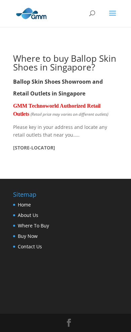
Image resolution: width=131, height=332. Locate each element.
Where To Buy (33, 225)
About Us (28, 215)
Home (24, 204)
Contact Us (30, 246)
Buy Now (28, 236)
